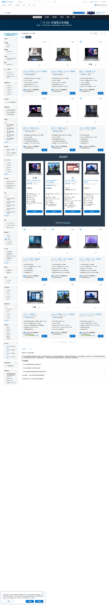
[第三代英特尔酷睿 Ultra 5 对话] (16, 138)
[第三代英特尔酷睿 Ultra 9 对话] (16, 131)
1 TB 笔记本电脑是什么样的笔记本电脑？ (31, 368)
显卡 (5, 192)
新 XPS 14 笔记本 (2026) (31, 128)
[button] (85, 2)
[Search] (15, 122)
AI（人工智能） (7, 69)
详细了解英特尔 (98, 13)
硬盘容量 (6, 232)
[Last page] (75, 342)
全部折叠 (30, 349)
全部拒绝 (30, 601)
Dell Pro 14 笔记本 (70, 180)
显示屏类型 (6, 287)
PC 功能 (6, 248)
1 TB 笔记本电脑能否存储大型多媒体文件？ (32, 364)
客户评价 (6, 343)
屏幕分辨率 (6, 303)
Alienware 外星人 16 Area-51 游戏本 (63, 71)
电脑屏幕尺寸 (7, 82)
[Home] (4, 13)
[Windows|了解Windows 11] (79, 13)
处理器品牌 (6, 107)
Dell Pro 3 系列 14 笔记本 (87, 128)
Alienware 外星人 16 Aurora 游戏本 (52, 181)
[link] (91, 2)
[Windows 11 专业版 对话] (16, 149)
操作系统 (6, 146)
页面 (61, 342)
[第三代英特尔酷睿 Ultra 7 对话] (16, 134)
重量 (5, 220)
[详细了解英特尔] (91, 12)
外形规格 (6, 99)
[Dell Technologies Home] (8, 2)
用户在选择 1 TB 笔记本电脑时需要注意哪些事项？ (33, 375)
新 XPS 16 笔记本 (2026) (59, 128)
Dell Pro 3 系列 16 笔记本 (31, 259)
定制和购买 (35, 211)
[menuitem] (10, 5)
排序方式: (92, 33)
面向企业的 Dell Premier (102, 5)
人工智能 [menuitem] (4, 5)
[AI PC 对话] (12, 72)
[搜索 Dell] (55, 2)
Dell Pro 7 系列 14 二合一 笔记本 (90, 259)
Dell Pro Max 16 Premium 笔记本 (91, 181)
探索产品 (44, 93)
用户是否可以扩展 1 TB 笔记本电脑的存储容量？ (33, 378)
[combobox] (37, 2)
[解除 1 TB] (30, 37)
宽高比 (5, 277)
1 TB (27, 37)
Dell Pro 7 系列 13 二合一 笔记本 (62, 259)
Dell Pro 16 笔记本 (29, 314)
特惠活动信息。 (66, 223)
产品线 (5, 38)
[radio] (89, 64)
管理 (8, 601)
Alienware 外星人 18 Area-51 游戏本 (35, 71)
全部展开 (24, 349)
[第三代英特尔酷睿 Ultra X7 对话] (16, 128)
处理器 (5, 119)
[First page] (52, 342)
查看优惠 (37, 335)
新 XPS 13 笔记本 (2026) (87, 71)
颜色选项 (6, 324)
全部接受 (39, 601)
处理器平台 (6, 370)
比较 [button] (45, 41)
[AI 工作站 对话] (13, 74)
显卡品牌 (6, 178)
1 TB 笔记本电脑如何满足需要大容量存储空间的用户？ (34, 371)
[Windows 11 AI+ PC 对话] (16, 76)
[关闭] (43, 593)
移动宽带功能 (7, 362)
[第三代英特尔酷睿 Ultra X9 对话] (16, 124)
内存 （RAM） (7, 160)
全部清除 (23, 37)
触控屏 (5, 267)
